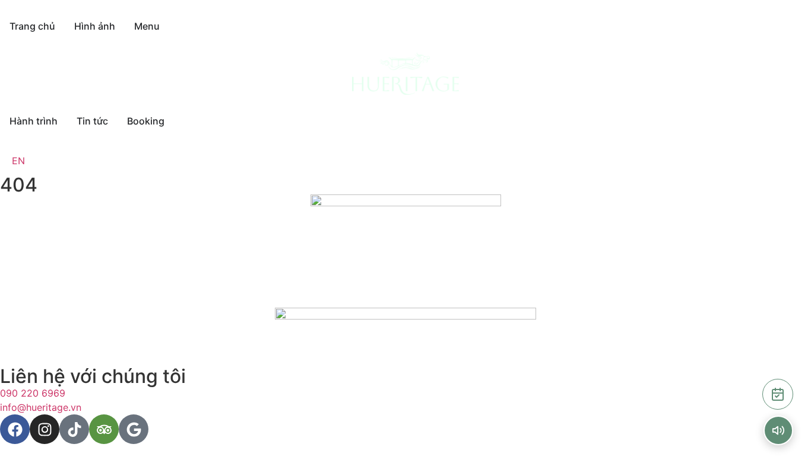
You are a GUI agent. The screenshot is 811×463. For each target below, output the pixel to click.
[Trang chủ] (405, 73)
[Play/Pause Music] (778, 430)
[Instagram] (44, 429)
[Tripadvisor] (104, 429)
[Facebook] (15, 429)
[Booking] (777, 394)
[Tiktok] (74, 429)
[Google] (133, 429)
